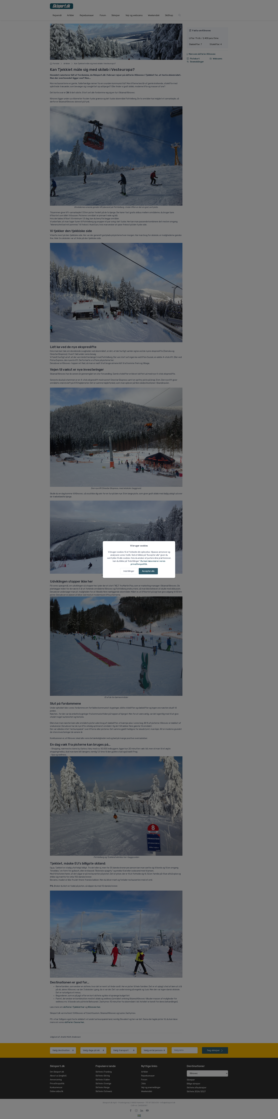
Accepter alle (148, 571)
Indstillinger (129, 571)
